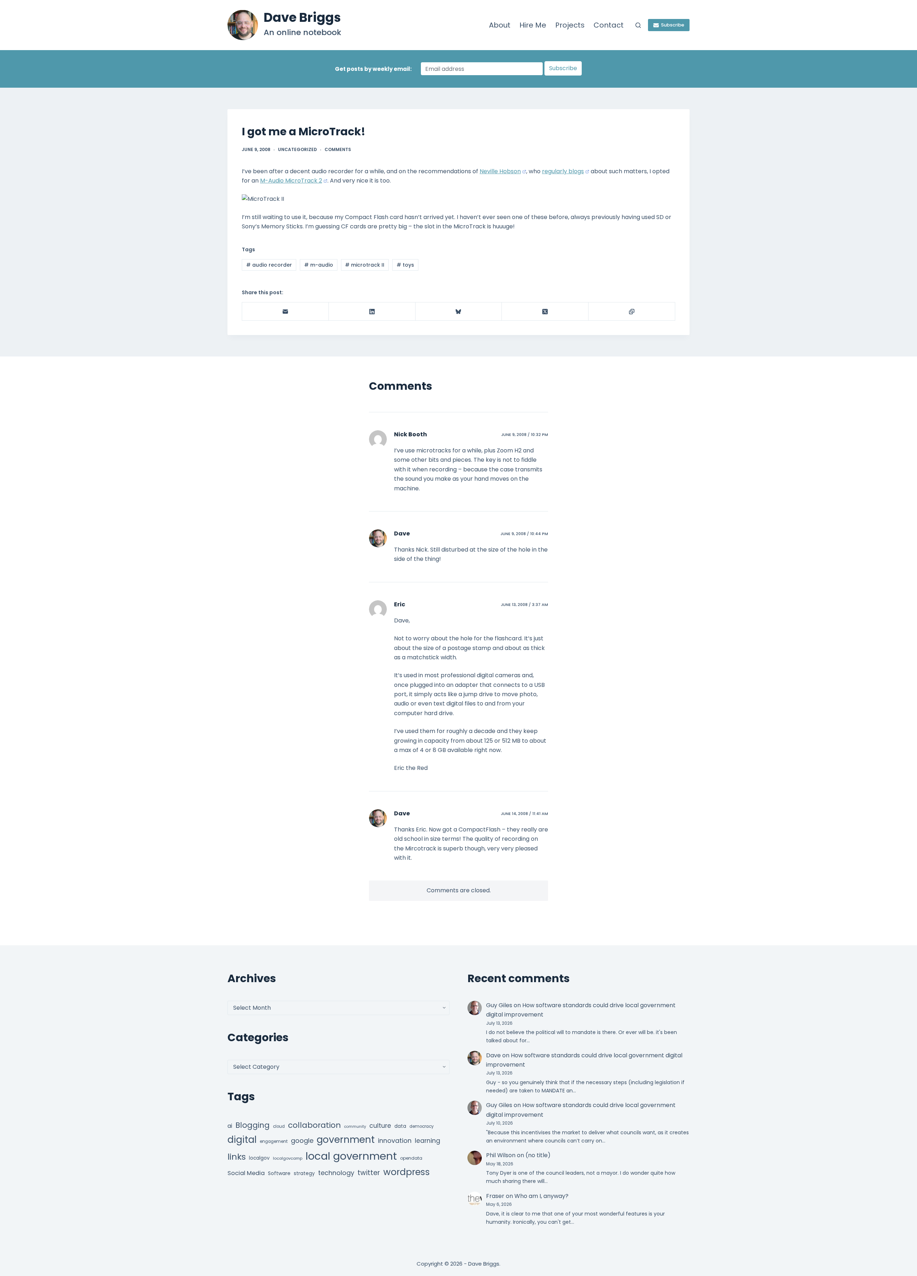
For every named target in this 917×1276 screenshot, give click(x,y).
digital (241, 1139)
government (346, 1139)
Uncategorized (297, 149)
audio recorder (269, 264)
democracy (421, 1126)
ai (229, 1126)
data (400, 1126)
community (355, 1126)
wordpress (406, 1172)
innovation (395, 1140)
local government (351, 1156)
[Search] (638, 25)
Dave (402, 533)
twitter (368, 1173)
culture (380, 1125)
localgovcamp (287, 1158)
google (302, 1140)
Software (279, 1173)
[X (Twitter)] (545, 311)
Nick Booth (410, 434)
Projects (570, 25)
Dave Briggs (302, 17)
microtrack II (364, 264)
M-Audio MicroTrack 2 (291, 180)
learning (427, 1140)
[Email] (285, 311)
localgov (259, 1158)
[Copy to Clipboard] (632, 311)
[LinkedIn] (372, 311)
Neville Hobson (500, 171)
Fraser (495, 1196)
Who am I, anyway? (541, 1196)
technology (336, 1172)
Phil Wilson (500, 1155)
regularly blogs (563, 171)
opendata (411, 1158)
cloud (279, 1126)
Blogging (252, 1125)
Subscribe (672, 24)
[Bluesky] (459, 311)
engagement (274, 1141)
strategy (304, 1173)
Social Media (246, 1173)
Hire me (532, 25)
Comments (338, 149)
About (499, 25)
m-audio (318, 264)
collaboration (314, 1125)
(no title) (538, 1155)
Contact (609, 25)
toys (405, 264)
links (236, 1157)
